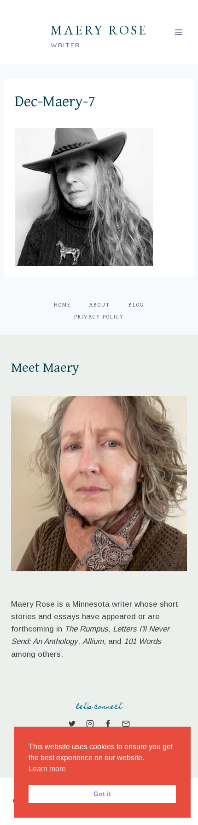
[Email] (126, 724)
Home (62, 305)
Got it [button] (102, 793)
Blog (136, 305)
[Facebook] (108, 724)
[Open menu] (178, 32)
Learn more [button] (47, 769)
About (99, 305)
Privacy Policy (99, 317)
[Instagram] (90, 724)
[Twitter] (72, 724)
